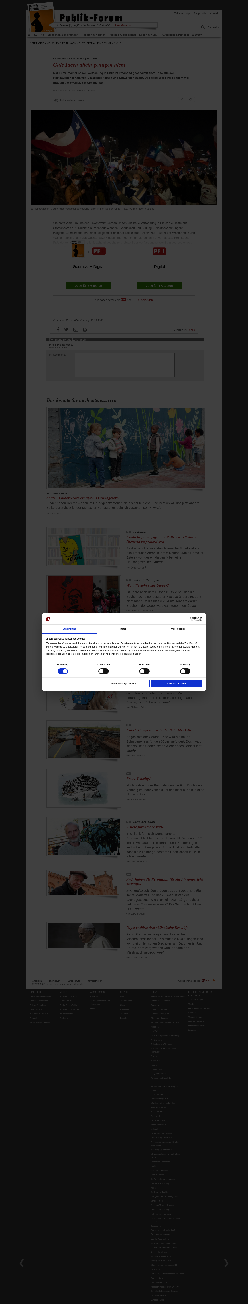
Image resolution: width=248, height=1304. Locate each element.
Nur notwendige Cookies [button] (123, 683)
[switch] (103, 671)
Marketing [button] (185, 664)
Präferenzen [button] (103, 664)
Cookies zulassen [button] (176, 683)
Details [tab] (124, 629)
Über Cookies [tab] (178, 629)
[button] (62, 664)
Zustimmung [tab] (69, 629)
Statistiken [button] (144, 664)
